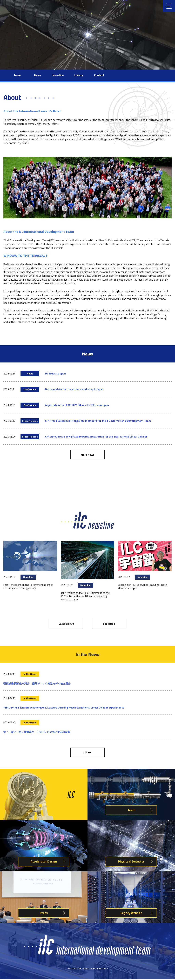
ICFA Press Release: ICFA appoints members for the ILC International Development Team (97, 420)
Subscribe (109, 623)
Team (17, 75)
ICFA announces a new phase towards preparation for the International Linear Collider (95, 436)
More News (87, 454)
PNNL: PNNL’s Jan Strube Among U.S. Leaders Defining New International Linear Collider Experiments (63, 707)
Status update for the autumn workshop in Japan (73, 389)
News (37, 75)
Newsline (58, 75)
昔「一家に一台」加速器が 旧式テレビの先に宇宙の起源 (36, 731)
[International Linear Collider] (87, 955)
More (87, 752)
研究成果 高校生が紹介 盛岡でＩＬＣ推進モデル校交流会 (37, 683)
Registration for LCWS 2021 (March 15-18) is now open (76, 405)
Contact (99, 75)
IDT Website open (55, 373)
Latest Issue (66, 623)
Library (78, 75)
